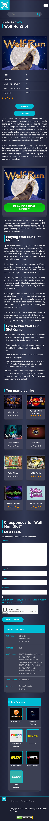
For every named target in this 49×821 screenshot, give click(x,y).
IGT (20, 647)
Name (5, 569)
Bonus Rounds (25, 686)
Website (5, 587)
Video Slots (24, 641)
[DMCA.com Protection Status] (25, 817)
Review (24, 106)
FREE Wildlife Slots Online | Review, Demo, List (31, 666)
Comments (24, 113)
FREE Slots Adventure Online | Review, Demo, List (30, 661)
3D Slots (22, 636)
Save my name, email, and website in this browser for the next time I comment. (24, 601)
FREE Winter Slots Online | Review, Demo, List (30, 672)
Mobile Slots (24, 638)
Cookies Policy (27, 801)
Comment (6, 540)
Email (5, 578)
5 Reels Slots (24, 679)
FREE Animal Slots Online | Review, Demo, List (31, 655)
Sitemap (14, 801)
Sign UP (22, 689)
